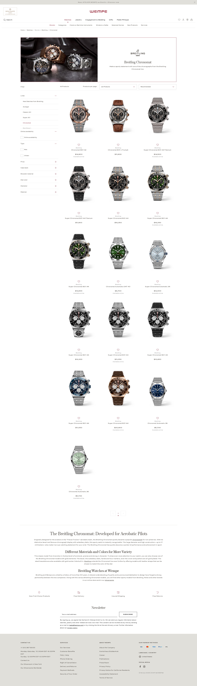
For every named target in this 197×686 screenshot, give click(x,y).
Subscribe (128, 614)
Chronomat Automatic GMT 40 (118, 286)
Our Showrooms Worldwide (31, 668)
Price (23, 162)
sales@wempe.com (76, 625)
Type (22, 143)
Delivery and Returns (68, 666)
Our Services (65, 648)
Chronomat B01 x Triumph (118, 150)
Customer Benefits (67, 651)
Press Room (104, 663)
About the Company (107, 648)
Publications (104, 659)
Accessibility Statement (108, 674)
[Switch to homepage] (98, 11)
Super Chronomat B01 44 (118, 218)
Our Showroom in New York (31, 664)
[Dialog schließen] (195, 2)
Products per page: (90, 86)
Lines (23, 96)
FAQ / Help (64, 655)
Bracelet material (27, 174)
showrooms (109, 580)
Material (24, 192)
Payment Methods (67, 670)
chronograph (137, 540)
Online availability (27, 131)
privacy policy (72, 628)
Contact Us (25, 660)
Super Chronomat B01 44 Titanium (157, 150)
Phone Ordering (66, 659)
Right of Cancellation (68, 663)
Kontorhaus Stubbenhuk (108, 651)
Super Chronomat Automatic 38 (157, 286)
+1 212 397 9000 (28, 648)
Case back (24, 168)
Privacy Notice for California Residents (114, 670)
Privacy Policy (104, 666)
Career (102, 655)
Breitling (87, 561)
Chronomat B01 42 (78, 150)
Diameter (24, 186)
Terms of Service (106, 678)
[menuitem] (179, 20)
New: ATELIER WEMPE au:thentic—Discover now (98, 2)
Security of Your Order (68, 674)
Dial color (24, 180)
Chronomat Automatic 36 (158, 423)
